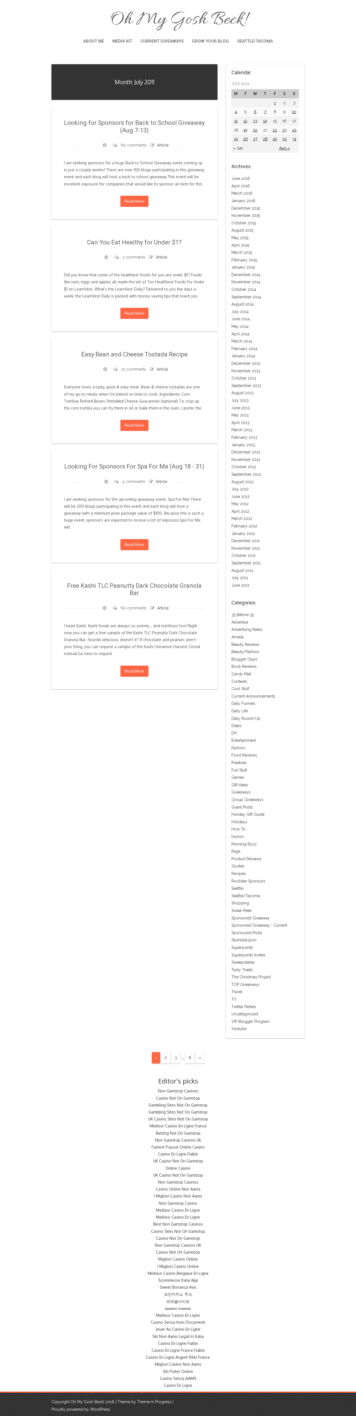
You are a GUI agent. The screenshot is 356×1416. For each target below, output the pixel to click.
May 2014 (240, 326)
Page (235, 851)
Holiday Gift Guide (247, 814)
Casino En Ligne (178, 1385)
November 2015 (245, 215)
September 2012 (246, 474)
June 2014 (240, 319)
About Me (93, 41)
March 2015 (241, 252)
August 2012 (242, 482)
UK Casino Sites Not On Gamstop (178, 1119)
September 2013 (246, 385)
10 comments (133, 369)
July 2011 (239, 578)
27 (255, 139)
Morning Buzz (244, 844)
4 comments (133, 481)
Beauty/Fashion (245, 651)
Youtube (238, 1028)
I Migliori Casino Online (178, 1266)
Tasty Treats (242, 970)
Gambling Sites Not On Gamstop (178, 1105)
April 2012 (240, 511)
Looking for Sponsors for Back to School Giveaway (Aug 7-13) (134, 126)
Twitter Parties (243, 1007)
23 (284, 130)
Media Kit (122, 41)
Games (237, 777)
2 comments (133, 257)
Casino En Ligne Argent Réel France (178, 1357)
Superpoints (242, 947)
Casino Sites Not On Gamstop (178, 1231)
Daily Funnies (243, 703)
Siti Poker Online (178, 1371)
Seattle (237, 888)
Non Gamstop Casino (178, 1203)
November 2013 (245, 371)
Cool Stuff (240, 688)
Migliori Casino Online (178, 1259)
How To (238, 829)
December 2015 (245, 208)
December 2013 (245, 363)
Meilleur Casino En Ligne (178, 1210)
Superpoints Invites (248, 955)
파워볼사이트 (178, 1301)
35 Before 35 (242, 614)
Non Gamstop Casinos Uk (178, 1140)
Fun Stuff (239, 770)
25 (236, 139)
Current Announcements (253, 696)
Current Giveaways (162, 41)
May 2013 (240, 415)
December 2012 (245, 452)
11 (236, 121)
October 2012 (243, 467)
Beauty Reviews (245, 644)
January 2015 (243, 267)
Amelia (237, 637)
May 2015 (239, 237)
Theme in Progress (154, 1402)
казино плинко (178, 1308)
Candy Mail (241, 674)
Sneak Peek (241, 910)
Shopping (240, 903)
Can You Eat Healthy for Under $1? (134, 242)
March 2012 (241, 518)
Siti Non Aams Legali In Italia (178, 1336)
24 (294, 130)
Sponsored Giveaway (250, 918)
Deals (236, 725)
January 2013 (243, 445)
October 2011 (243, 555)
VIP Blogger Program (250, 1021)
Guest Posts (242, 807)
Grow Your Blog (210, 41)
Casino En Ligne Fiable (178, 1154)
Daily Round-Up (245, 718)
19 (245, 130)
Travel (236, 992)
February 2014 (244, 348)
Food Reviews (244, 755)
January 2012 (243, 533)
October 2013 (243, 378)
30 (284, 139)
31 (294, 139)
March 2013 (241, 430)
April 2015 (240, 245)
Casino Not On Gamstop (178, 1098)
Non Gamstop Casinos (178, 1090)
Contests (239, 681)
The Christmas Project (251, 977)
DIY (234, 733)
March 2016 (242, 193)
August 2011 (242, 570)
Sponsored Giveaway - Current (259, 925)
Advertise (239, 622)
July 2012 (240, 489)
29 (275, 139)
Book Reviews (244, 666)
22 (275, 130)
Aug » (284, 148)
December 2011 (245, 541)
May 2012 (240, 504)
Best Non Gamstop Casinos (178, 1224)
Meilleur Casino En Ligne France (178, 1126)
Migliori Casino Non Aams (178, 1364)
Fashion (238, 748)
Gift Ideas (239, 785)
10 (294, 112)
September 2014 (246, 297)
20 (255, 130)
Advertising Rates (246, 629)
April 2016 (240, 186)
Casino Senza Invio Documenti (178, 1322)
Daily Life (239, 711)
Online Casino (178, 1168)
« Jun (238, 148)
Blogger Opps (244, 659)
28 (265, 139)
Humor (237, 836)
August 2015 (242, 230)
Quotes (237, 866)
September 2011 (246, 563)
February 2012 (244, 526)
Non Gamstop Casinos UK (178, 1245)
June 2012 (240, 496)
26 (245, 139)
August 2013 (242, 393)
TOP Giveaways (245, 984)
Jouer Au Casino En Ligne (178, 1329)
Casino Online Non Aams (178, 1189)
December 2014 (245, 274)
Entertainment (243, 740)
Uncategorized (244, 1014)
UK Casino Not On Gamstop (178, 1161)
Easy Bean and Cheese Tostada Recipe (134, 354)
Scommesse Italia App (178, 1280)
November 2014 (245, 282)
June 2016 (240, 178)
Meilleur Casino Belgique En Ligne (178, 1273)
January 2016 (243, 201)
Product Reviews (246, 859)
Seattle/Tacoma (255, 41)
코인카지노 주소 (178, 1294)
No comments (134, 145)
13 (255, 121)
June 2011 (240, 585)
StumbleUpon (243, 940)
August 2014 (242, 304)
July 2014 (240, 311)
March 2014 (241, 341)
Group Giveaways (247, 799)
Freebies (239, 762)
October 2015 (243, 223)
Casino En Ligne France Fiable (178, 1350)
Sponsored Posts (246, 933)
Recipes (238, 873)
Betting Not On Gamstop (178, 1133)
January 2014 (243, 356)
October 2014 (243, 289)
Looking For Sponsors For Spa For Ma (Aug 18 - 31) (134, 466)
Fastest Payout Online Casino (178, 1147)
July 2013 (240, 400)
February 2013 (244, 437)
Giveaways (241, 792)
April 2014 (240, 334)
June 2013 (240, 408)
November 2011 (245, 548)
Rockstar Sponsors (248, 881)
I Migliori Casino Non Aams (178, 1196)
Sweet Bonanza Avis (178, 1287)
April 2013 (240, 422)
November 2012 (245, 459)
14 (265, 121)
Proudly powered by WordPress (80, 1409)
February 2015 (244, 260)
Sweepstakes (243, 962)
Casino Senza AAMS (178, 1378)
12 (245, 121)
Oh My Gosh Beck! (178, 20)
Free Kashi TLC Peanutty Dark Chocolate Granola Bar (134, 589)
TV (234, 999)
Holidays (239, 822)
